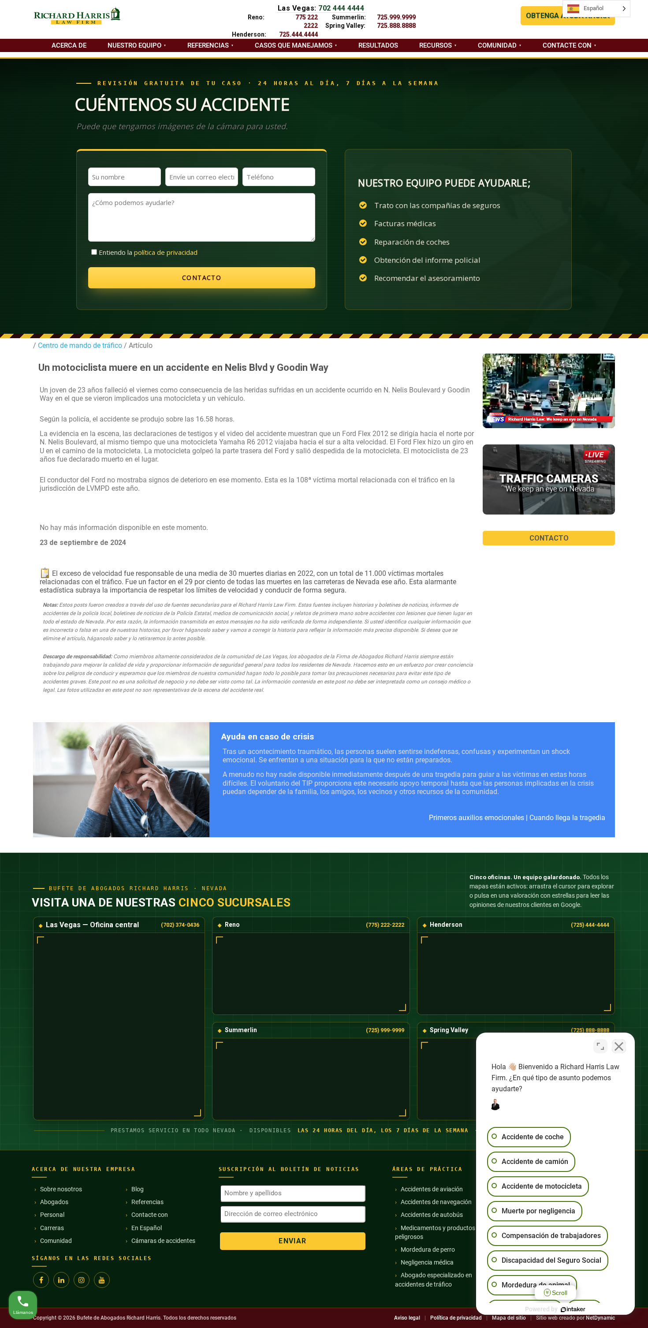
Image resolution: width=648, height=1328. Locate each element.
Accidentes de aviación (432, 1189)
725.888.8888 (396, 25)
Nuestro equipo (134, 45)
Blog (137, 1189)
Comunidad (497, 45)
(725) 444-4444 (590, 924)
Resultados (378, 45)
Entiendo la (148, 252)
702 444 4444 (341, 8)
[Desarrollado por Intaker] (573, 1309)
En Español (146, 1227)
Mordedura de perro (428, 1249)
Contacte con (567, 45)
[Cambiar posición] (600, 1046)
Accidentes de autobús (432, 1214)
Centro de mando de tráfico (79, 345)
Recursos (435, 45)
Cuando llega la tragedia (567, 817)
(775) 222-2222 (385, 924)
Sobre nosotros (61, 1189)
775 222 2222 (306, 21)
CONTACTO (549, 538)
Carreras (52, 1227)
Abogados (54, 1201)
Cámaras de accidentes (163, 1240)
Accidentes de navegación (436, 1201)
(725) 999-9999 (385, 1030)
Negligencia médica (427, 1262)
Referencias (208, 45)
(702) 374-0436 (180, 924)
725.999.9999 (396, 17)
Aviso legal (407, 1318)
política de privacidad (165, 252)
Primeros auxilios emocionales (476, 817)
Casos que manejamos (293, 45)
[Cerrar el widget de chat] (619, 1046)
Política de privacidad (456, 1318)
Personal (52, 1214)
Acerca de (69, 45)
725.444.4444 (298, 34)
